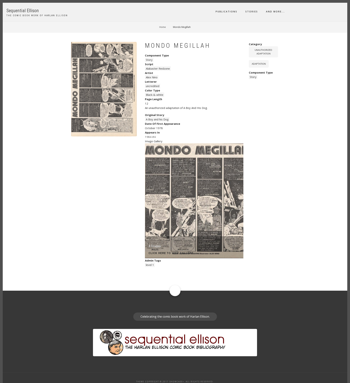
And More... (275, 11)
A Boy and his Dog (157, 119)
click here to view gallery (171, 253)
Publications (226, 11)
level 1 (150, 265)
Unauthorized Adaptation (263, 51)
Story (149, 60)
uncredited (152, 86)
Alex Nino (152, 77)
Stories (251, 11)
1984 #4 (150, 137)
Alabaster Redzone (158, 68)
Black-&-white (154, 95)
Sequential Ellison (22, 10)
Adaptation (259, 63)
